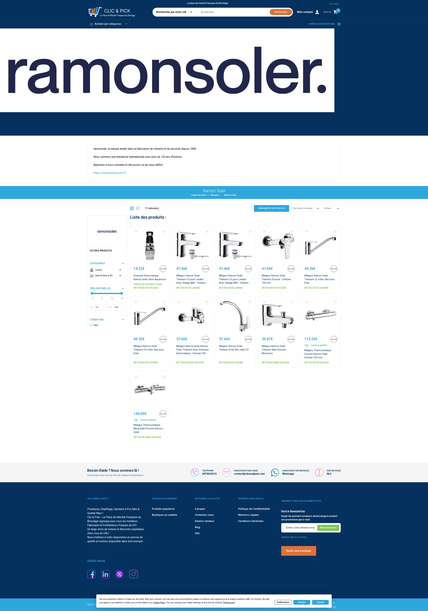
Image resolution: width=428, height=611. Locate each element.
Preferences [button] (229, 602)
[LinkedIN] (105, 574)
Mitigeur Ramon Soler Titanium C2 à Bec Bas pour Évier (319, 279)
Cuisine (98, 270)
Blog (197, 527)
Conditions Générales (250, 521)
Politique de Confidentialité (254, 509)
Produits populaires (163, 509)
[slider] (92, 293)
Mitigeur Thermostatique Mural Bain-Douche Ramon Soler (148, 429)
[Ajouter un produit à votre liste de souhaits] (136, 231)
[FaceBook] (91, 574)
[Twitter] (119, 574)
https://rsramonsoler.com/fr (109, 172)
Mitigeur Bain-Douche (190, 362)
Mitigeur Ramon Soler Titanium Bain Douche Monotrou (274, 350)
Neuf (96, 325)
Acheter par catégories (108, 23)
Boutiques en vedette (164, 515)
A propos (334, 3)
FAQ (329, 473)
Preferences (283, 602)
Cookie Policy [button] (159, 602)
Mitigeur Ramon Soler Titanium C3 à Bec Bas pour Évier (149, 350)
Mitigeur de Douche (274, 287)
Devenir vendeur (204, 521)
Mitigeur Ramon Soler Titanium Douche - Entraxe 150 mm (276, 279)
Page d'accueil (198, 195)
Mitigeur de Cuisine (316, 287)
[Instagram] (133, 574)
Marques (214, 195)
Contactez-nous (204, 515)
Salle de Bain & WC (104, 275)
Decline (301, 602)
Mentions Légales (248, 515)
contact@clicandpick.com (249, 473)
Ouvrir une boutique (298, 550)
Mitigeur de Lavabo (188, 287)
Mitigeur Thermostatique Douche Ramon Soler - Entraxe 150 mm (317, 354)
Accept (320, 602)
